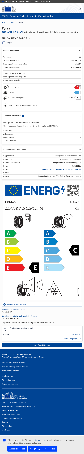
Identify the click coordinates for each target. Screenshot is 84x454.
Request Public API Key (10, 370)
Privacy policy (7, 426)
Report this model (44, 345)
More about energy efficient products (15, 367)
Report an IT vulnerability (11, 414)
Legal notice (6, 430)
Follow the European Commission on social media (20, 406)
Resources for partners (10, 410)
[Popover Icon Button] (23, 116)
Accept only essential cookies (42, 449)
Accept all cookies (17, 449)
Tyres (12, 22)
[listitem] (14, 22)
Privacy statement (8, 380)
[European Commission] (9, 8)
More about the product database (14, 363)
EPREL (16, 355)
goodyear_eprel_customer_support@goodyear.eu (61, 169)
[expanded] (79, 50)
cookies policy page (39, 440)
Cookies (5, 422)
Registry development (10, 384)
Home (4, 22)
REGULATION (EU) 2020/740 (13, 32)
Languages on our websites (12, 418)
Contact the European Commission (14, 402)
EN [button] (80, 9)
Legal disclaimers (8, 376)
